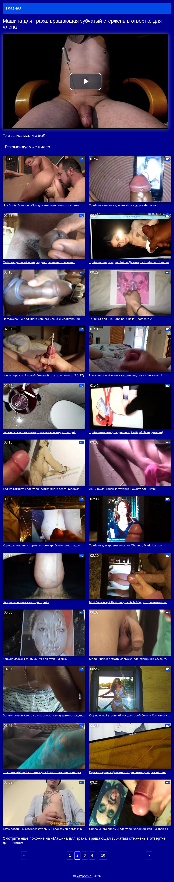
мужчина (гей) (34, 135)
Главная (13, 8)
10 (103, 855)
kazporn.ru (85, 876)
